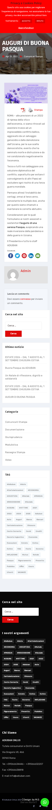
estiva (35, 543)
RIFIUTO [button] (40, 21)
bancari (40, 519)
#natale (25, 496)
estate (24, 543)
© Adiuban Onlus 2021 (12, 800)
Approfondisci (26, 28)
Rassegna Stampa (15, 452)
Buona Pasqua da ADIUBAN (20, 368)
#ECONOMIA (33, 490)
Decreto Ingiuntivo (15, 537)
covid (28, 531)
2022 (9, 514)
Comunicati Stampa (33, 56)
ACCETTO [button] (26, 21)
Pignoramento (24, 561)
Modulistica (11, 444)
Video (8, 460)
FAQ (19, 549)
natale (36, 555)
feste (28, 549)
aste (9, 519)
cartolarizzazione (15, 525)
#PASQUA (38, 496)
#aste (23, 484)
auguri (19, 519)
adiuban (38, 514)
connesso (25, 299)
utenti (10, 572)
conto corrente (14, 531)
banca (29, 519)
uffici (21, 566)
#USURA (10, 508)
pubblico (11, 566)
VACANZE (22, 572)
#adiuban (11, 484)
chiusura (31, 525)
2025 (28, 514)
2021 (35, 508)
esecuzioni (12, 543)
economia (33, 537)
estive (10, 549)
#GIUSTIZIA (12, 496)
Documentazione (14, 429)
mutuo (25, 555)
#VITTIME (23, 508)
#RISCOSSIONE (13, 502)
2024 (18, 514)
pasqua (10, 561)
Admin (26, 271)
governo (39, 549)
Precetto (40, 561)
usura (31, 566)
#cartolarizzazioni (15, 490)
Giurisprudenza (13, 437)
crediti (39, 531)
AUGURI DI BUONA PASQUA (20, 397)
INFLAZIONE (12, 555)
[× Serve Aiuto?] (44, 802)
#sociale (29, 502)
